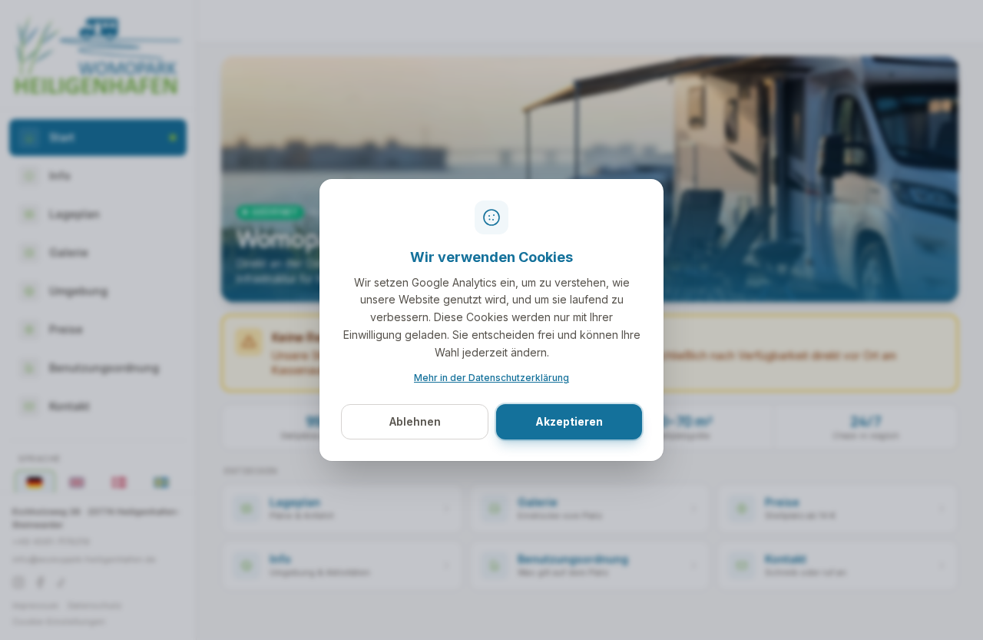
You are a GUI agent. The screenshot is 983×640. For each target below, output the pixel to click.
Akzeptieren (569, 421)
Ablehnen (415, 421)
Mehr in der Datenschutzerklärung (491, 377)
